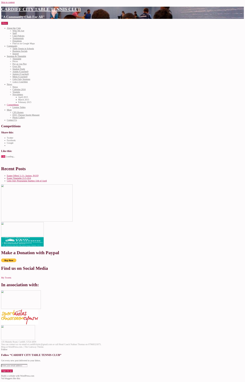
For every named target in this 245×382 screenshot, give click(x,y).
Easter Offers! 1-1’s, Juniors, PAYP (23, 175)
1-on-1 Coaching (20, 82)
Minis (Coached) (20, 76)
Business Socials (19, 51)
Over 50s (16, 66)
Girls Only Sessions (21, 79)
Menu (4, 23)
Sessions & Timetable (16, 56)
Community (12, 46)
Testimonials (18, 38)
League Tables (19, 107)
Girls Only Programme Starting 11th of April (27, 181)
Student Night (18, 69)
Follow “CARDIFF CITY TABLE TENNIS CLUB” (31, 354)
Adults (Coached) (20, 71)
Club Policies (18, 36)
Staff (14, 33)
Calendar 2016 (19, 89)
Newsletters (17, 94)
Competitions (13, 105)
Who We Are (18, 31)
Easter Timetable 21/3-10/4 (19, 178)
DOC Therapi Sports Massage (26, 115)
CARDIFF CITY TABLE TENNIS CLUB (41, 9)
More (9, 110)
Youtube (16, 92)
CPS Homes (18, 112)
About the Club (14, 28)
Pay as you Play (19, 64)
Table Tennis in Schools (23, 48)
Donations (17, 41)
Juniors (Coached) (20, 74)
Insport (15, 53)
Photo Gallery (18, 117)
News (9, 84)
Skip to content (8, 2)
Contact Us (12, 120)
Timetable (16, 59)
